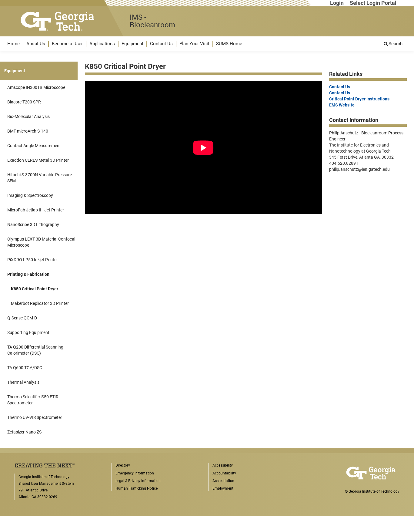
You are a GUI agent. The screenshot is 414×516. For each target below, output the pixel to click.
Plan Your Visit (194, 43)
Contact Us (161, 43)
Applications (102, 43)
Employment (222, 488)
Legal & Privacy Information (138, 481)
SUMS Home (229, 43)
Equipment (132, 43)
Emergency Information (134, 473)
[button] (13, 43)
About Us (35, 43)
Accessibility (222, 465)
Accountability (224, 473)
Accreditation (223, 481)
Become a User (67, 43)
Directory (122, 465)
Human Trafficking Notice (136, 488)
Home (13, 43)
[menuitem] (13, 43)
